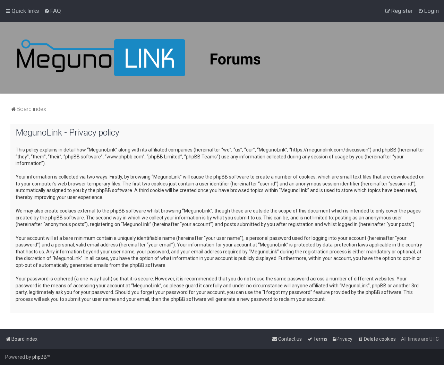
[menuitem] (52, 11)
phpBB (39, 357)
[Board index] (138, 57)
